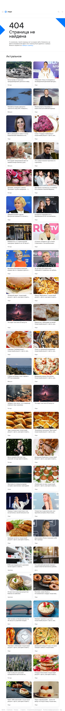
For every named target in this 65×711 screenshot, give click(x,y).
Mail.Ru (3, 709)
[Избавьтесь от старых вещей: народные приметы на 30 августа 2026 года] (19, 235)
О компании (9, 709)
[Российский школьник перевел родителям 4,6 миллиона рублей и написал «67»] (46, 559)
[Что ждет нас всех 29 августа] (19, 316)
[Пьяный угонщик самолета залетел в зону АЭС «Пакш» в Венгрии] (19, 101)
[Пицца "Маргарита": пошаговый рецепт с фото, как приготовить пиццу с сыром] (46, 289)
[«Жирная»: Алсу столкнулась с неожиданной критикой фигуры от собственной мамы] (46, 74)
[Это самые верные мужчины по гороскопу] (46, 155)
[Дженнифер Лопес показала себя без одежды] (46, 532)
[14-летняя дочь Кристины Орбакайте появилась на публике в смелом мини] (46, 262)
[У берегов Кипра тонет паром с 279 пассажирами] (19, 370)
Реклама (16, 709)
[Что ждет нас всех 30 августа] (46, 397)
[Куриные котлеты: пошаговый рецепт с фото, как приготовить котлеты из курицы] (19, 532)
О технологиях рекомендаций (34, 709)
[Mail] (6, 12)
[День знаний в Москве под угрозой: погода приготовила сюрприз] (19, 451)
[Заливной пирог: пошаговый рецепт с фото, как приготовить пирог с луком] (19, 289)
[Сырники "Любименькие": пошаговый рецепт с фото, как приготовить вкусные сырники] (19, 343)
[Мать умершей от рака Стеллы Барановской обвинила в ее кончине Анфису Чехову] (19, 128)
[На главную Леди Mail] (9, 12)
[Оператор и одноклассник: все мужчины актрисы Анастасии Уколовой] (46, 505)
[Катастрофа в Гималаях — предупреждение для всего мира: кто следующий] (19, 74)
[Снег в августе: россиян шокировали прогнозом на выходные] (19, 667)
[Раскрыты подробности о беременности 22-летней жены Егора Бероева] (46, 209)
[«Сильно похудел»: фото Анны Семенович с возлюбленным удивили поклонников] (46, 235)
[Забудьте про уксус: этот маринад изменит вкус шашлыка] (19, 397)
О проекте (23, 709)
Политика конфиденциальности (51, 709)
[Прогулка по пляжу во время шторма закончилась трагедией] (19, 478)
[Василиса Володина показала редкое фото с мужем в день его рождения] (19, 262)
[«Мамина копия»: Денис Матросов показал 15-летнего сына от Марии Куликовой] (19, 209)
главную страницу (27, 45)
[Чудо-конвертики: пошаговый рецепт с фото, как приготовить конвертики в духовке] (19, 424)
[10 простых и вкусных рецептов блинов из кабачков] (19, 586)
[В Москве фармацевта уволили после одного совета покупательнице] (19, 559)
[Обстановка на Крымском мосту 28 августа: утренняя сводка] (19, 613)
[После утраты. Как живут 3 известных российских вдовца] (46, 101)
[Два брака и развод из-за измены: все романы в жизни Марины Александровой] (46, 182)
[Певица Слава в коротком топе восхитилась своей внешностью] (19, 505)
